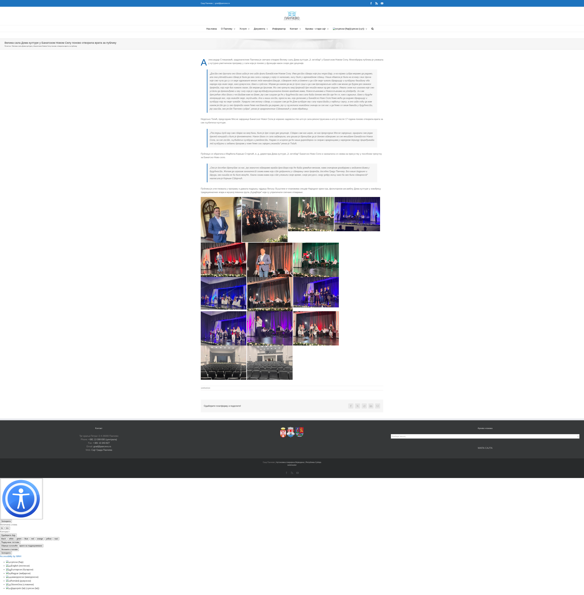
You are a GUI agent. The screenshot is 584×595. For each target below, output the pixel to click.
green (19, 539)
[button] (372, 28)
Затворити (6, 521)
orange (40, 539)
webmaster (292, 465)
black (3, 539)
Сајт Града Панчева (101, 450)
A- (2, 528)
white (11, 539)
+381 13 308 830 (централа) (102, 439)
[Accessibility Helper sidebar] (21, 498)
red (32, 539)
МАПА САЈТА (485, 448)
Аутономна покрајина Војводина (290, 462)
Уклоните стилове (9, 549)
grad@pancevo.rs (222, 3)
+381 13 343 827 (101, 443)
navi (56, 539)
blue (26, 539)
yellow (48, 539)
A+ (7, 528)
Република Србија (313, 462)
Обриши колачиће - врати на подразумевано (21, 546)
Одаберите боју (8, 535)
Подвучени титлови (10, 542)
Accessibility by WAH (10, 556)
